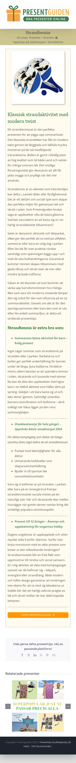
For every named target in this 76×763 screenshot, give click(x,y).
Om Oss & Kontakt (41, 746)
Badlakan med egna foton (38, 706)
